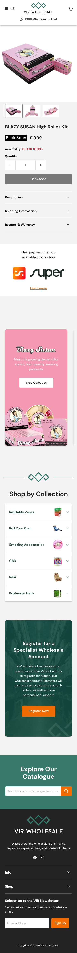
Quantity (11, 156)
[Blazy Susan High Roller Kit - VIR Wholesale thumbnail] (13, 111)
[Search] (66, 791)
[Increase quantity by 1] (41, 165)
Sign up (60, 923)
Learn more (38, 288)
